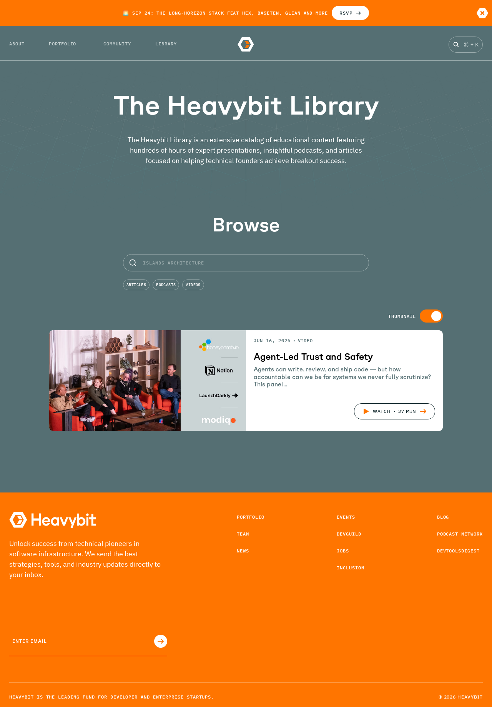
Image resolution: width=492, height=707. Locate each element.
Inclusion (350, 568)
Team (243, 534)
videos (193, 284)
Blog (443, 517)
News (243, 551)
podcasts (166, 284)
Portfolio (250, 517)
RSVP (346, 13)
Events (346, 517)
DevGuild (349, 534)
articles (136, 284)
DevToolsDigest (458, 551)
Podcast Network (460, 534)
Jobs (343, 551)
